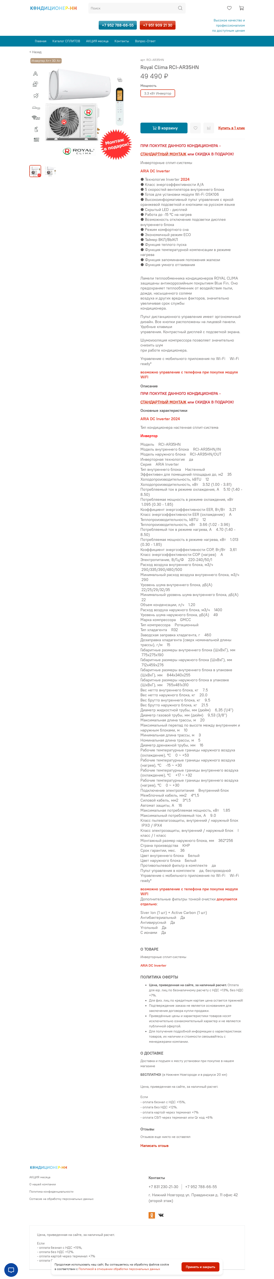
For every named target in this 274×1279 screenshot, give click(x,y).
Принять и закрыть (200, 1267)
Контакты (122, 41)
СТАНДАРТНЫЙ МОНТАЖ (163, 154)
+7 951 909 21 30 (157, 25)
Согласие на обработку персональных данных (61, 1199)
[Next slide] (127, 109)
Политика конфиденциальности (51, 1191)
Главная (40, 41)
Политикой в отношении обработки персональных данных (119, 1269)
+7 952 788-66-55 (118, 25)
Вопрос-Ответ (145, 41)
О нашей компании (42, 1184)
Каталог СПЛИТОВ (66, 41)
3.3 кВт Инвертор (157, 93)
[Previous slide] (36, 109)
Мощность (148, 86)
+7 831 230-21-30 (163, 1186)
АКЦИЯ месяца (97, 41)
